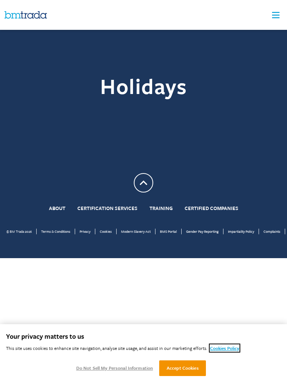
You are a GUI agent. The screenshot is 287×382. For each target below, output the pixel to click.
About (57, 208)
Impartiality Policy (241, 231)
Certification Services (107, 208)
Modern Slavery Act (136, 231)
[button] (276, 15)
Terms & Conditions (55, 231)
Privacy (85, 231)
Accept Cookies (183, 367)
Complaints (271, 231)
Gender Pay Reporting (202, 231)
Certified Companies (211, 208)
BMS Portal (168, 231)
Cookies (106, 231)
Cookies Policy (224, 348)
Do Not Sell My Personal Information (114, 367)
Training (161, 208)
